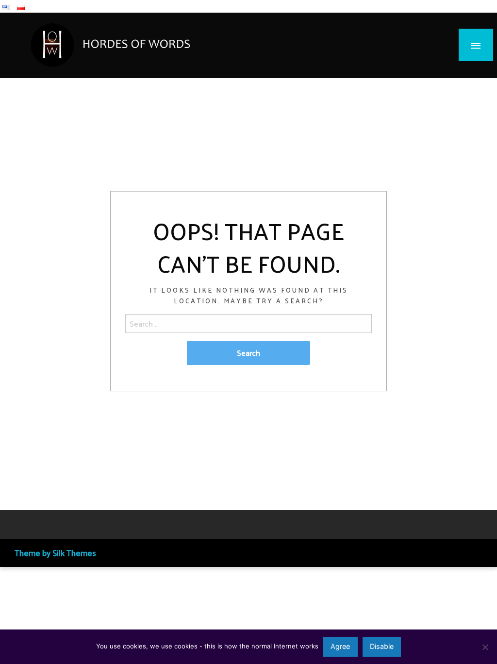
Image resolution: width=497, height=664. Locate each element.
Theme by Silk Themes (55, 552)
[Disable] (485, 647)
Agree (340, 646)
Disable (382, 646)
